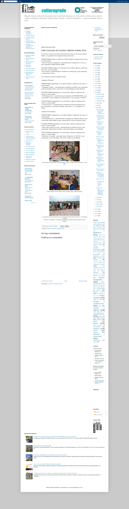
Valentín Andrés (60, 228)
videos (95, 342)
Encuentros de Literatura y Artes (99, 255)
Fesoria (95, 262)
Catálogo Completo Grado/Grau (29, 33)
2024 (96, 70)
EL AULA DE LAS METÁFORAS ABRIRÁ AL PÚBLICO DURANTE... (100, 191)
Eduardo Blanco (30, 129)
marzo (98, 202)
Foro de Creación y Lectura (99, 263)
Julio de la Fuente (30, 146)
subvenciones (96, 340)
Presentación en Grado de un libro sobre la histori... (100, 117)
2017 (96, 85)
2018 (96, 83)
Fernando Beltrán (97, 261)
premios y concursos (52, 228)
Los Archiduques (30, 148)
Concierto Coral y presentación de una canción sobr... (100, 182)
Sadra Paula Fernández (29, 156)
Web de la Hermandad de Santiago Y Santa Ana (100, 174)
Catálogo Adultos (30, 35)
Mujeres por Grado (99, 275)
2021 (96, 76)
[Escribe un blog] (63, 226)
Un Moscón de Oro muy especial (100, 123)
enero (98, 206)
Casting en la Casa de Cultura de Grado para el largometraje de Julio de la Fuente (55, 436)
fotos (94, 318)
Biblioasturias (98, 59)
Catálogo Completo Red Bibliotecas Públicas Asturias (30, 46)
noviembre (99, 96)
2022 (96, 74)
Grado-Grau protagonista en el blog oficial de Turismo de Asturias (50, 455)
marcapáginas (97, 326)
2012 (96, 211)
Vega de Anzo (28, 200)
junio (97, 107)
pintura (95, 330)
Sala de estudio (99, 285)
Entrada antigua (83, 281)
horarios (99, 319)
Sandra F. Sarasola (31, 159)
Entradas (97, 412)
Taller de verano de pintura (100, 169)
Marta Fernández (30, 154)
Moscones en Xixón (98, 274)
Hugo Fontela (29, 140)
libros (95, 323)
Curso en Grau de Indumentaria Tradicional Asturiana (47, 464)
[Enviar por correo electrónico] (61, 226)
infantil (95, 321)
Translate (99, 50)
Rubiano (103, 283)
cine (100, 306)
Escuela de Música (31, 68)
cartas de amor (97, 299)
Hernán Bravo (96, 269)
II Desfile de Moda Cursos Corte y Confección (100, 141)
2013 (96, 209)
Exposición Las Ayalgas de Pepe (100, 147)
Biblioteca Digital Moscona (30, 56)
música (96, 329)
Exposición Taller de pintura (99, 133)
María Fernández (30, 152)
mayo (97, 197)
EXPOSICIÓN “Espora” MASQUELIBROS (100, 160)
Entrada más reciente (47, 281)
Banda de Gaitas (97, 229)
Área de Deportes (30, 70)
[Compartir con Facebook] (66, 226)
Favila (27, 134)
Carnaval (95, 236)
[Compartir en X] (65, 226)
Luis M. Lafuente (30, 150)
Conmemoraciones (97, 242)
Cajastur (100, 235)
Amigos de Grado (98, 222)
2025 (96, 68)
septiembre (99, 101)
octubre (98, 98)
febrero (98, 204)
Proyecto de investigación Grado (28, 118)
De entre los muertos (29, 120)
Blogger (81, 487)
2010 (96, 215)
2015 (96, 90)
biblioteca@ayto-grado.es (99, 383)
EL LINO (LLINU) (29, 112)
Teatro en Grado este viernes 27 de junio (100, 128)
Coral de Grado (97, 244)
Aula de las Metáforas (99, 225)
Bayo (94, 230)
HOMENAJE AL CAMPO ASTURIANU (29, 109)
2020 (96, 79)
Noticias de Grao (29, 93)
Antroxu (95, 224)
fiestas (100, 316)
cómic (94, 312)
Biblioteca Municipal (28, 66)
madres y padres (97, 325)
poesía (95, 332)
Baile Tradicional (97, 227)
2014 (96, 92)
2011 (96, 213)
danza (101, 312)
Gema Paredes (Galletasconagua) (30, 137)
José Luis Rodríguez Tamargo (28, 143)
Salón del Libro (96, 286)
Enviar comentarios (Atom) (55, 283)
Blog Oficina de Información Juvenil (30, 74)
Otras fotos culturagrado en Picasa (99, 29)
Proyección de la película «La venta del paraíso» (29, 96)
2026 (96, 65)
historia (102, 318)
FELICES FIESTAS (29, 180)
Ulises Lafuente (30, 161)
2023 (96, 72)
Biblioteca (97, 233)
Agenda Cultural (99, 57)
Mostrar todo (33, 202)
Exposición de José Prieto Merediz (42, 445)
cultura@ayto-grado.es (98, 362)
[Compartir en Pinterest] (68, 226)
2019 (96, 81)
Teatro (98, 290)
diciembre (99, 94)
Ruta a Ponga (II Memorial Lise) (100, 166)
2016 (96, 88)
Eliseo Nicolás (97, 251)
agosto (98, 103)
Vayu (98, 293)
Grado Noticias (29, 85)
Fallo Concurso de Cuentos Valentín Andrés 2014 (100, 111)
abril (97, 199)
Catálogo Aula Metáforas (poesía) (30, 41)
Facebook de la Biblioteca (30, 62)
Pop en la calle (100, 136)
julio (97, 105)
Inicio (65, 281)
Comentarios (98, 414)
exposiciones (98, 314)
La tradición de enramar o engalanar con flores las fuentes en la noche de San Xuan (55, 473)
